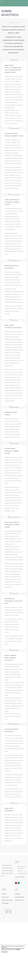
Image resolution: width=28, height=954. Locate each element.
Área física (4, 894)
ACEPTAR (4, 951)
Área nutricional (5, 897)
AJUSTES (18, 949)
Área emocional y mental (7, 900)
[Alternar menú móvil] (25, 2)
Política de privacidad (19, 897)
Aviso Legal (17, 894)
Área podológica (5, 903)
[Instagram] (16, 883)
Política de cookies (19, 900)
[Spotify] (19, 883)
